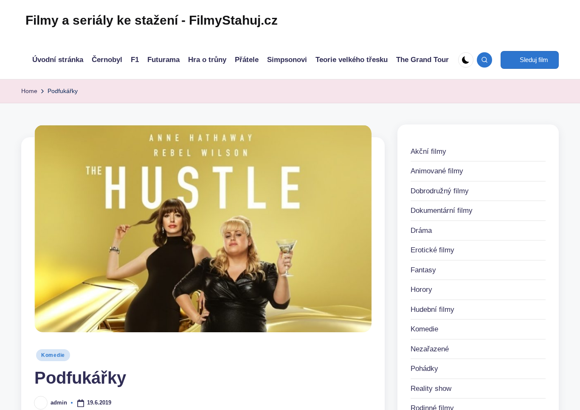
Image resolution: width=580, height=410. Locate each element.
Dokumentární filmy (442, 210)
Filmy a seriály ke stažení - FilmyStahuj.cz (151, 20)
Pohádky (424, 369)
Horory (421, 290)
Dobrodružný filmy (440, 191)
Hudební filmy (432, 309)
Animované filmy (437, 171)
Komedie (53, 355)
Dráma (421, 230)
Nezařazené (430, 349)
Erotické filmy (432, 250)
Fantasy (423, 270)
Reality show (431, 389)
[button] (530, 60)
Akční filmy (428, 151)
